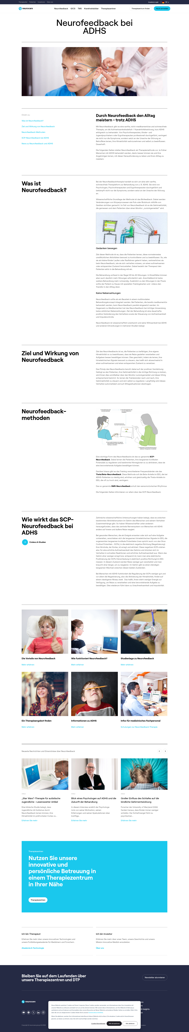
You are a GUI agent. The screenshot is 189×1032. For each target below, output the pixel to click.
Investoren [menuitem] (41, 2)
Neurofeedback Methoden (33, 132)
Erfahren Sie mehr (29, 820)
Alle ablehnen (130, 1023)
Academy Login (153, 2)
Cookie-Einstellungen (98, 1023)
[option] (45, 788)
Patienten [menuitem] (32, 2)
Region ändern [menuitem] (141, 1025)
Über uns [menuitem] (50, 2)
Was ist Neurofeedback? (32, 121)
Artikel (24, 794)
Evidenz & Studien (38, 542)
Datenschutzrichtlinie (96, 1012)
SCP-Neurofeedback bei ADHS (35, 138)
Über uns (100, 948)
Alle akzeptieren (114, 1023)
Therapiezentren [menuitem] (108, 8)
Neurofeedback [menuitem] (61, 8)
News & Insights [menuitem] (143, 1009)
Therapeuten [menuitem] (23, 2)
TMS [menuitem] (80, 8)
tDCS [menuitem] (73, 8)
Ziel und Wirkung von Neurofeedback (38, 126)
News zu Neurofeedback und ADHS (37, 143)
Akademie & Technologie (33, 948)
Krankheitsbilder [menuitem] (91, 8)
